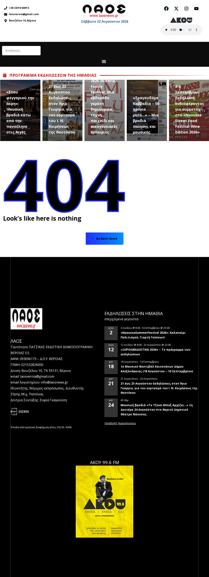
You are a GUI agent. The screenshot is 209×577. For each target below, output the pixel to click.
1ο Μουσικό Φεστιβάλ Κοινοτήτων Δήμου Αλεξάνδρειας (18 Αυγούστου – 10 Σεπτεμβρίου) (157, 369)
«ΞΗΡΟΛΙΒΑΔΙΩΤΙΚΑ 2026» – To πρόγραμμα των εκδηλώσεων (155, 352)
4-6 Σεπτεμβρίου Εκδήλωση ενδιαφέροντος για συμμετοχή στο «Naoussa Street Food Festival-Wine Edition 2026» (189, 109)
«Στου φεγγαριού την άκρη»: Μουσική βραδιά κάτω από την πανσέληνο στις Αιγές (20, 112)
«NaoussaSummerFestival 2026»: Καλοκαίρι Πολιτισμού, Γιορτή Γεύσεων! (153, 335)
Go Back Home (106, 238)
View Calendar (120, 423)
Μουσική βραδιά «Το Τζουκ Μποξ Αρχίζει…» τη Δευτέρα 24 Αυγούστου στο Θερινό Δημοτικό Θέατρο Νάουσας (157, 409)
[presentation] (4, 110)
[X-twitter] (176, 8)
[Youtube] (196, 8)
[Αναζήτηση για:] (21, 50)
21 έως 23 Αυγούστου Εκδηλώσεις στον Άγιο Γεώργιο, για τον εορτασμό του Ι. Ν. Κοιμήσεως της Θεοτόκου (62, 109)
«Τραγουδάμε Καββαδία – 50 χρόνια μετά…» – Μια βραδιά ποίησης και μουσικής (146, 115)
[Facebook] (166, 8)
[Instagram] (186, 8)
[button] (104, 61)
